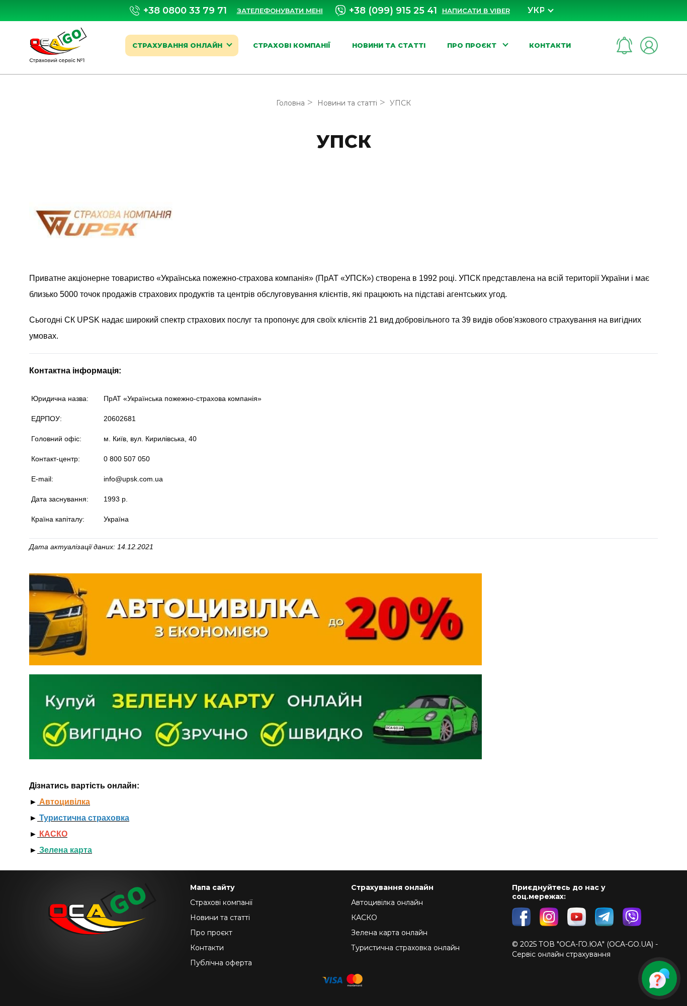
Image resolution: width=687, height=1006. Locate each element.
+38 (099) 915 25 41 (393, 10)
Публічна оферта (221, 963)
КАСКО (364, 918)
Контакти (550, 45)
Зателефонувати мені (280, 11)
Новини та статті (388, 45)
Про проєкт (472, 45)
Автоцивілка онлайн (387, 902)
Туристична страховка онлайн (405, 948)
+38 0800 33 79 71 (185, 11)
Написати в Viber (476, 11)
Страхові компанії (291, 45)
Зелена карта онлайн (389, 933)
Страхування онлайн (177, 45)
